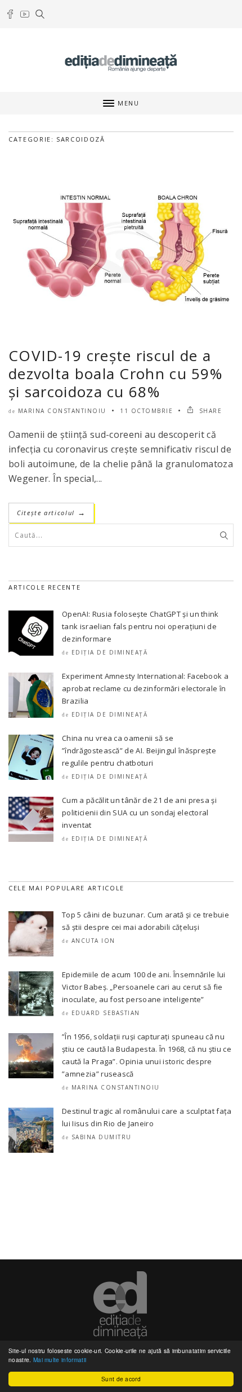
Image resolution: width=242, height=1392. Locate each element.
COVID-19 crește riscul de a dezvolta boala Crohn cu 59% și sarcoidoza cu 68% (115, 373)
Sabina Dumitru (101, 1137)
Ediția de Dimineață (109, 652)
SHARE (209, 411)
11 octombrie (146, 411)
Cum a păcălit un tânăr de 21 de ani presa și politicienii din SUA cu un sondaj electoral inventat (139, 812)
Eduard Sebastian (105, 1013)
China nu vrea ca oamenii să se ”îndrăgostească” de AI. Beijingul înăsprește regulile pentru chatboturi (139, 750)
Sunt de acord (121, 1379)
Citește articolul (51, 512)
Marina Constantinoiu (62, 411)
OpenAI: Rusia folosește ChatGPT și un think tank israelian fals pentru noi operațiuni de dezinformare (140, 626)
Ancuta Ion (93, 941)
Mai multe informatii (59, 1359)
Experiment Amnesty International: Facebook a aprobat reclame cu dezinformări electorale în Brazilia (145, 688)
